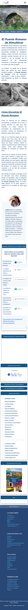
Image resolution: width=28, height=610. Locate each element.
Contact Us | (8, 601)
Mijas (8, 567)
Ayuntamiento (8, 436)
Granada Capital (11, 557)
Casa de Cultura (9, 424)
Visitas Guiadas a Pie (10, 457)
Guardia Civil (8, 429)
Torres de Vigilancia (10, 408)
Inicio (2, 31)
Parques (9, 541)
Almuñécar (13, 31)
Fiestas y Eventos (9, 420)
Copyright (16, 602)
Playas (9, 538)
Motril (8, 520)
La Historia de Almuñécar (11, 411)
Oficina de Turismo (9, 434)
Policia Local (8, 427)
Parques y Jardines (10, 418)
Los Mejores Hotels (12, 579)
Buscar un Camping (12, 588)
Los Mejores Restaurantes (11, 455)
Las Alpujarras (11, 560)
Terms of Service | (20, 601)
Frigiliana (9, 564)
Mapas (9, 590)
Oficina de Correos (9, 431)
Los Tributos (8, 406)
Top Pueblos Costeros (13, 524)
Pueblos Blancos (12, 569)
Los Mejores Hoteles (10, 443)
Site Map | (13, 601)
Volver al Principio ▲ (14, 506)
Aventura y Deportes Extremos (15, 543)
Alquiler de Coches (12, 584)
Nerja (8, 522)
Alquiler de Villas (9, 450)
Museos (9, 536)
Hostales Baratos (9, 446)
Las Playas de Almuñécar (11, 413)
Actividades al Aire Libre (14, 545)
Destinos (7, 31)
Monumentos (20, 31)
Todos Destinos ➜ (12, 526)
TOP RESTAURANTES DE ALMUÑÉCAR (14, 388)
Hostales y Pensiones (13, 586)
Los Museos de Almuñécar (11, 415)
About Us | (2, 601)
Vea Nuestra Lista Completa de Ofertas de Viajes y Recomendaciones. (12, 321)
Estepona (10, 565)
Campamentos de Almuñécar (12, 452)
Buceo (9, 546)
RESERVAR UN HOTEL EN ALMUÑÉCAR (14, 384)
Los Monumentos (9, 404)
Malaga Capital (11, 558)
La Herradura (11, 517)
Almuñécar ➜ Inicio (10, 398)
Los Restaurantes (12, 581)
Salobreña (10, 519)
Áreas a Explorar (11, 554)
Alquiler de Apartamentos (11, 448)
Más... (6, 236)
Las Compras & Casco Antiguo (12, 422)
